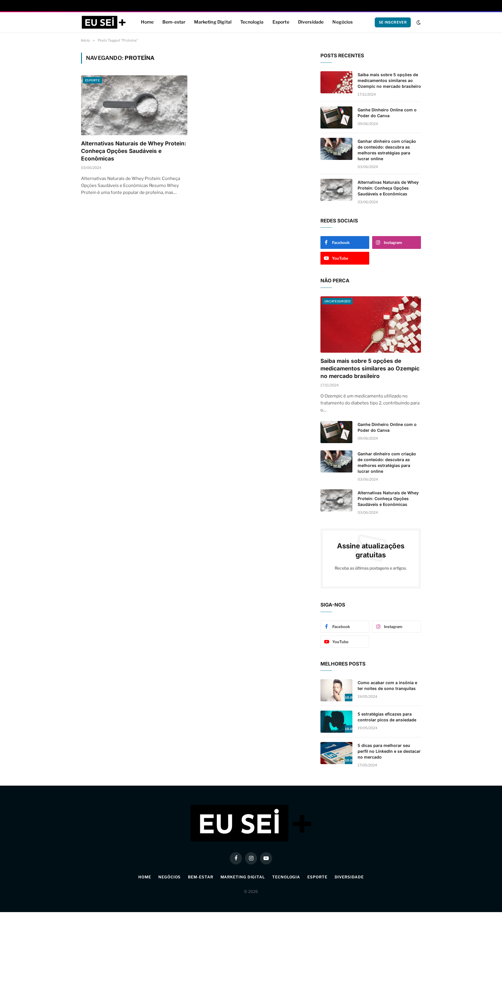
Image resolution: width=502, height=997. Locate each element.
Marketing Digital (213, 22)
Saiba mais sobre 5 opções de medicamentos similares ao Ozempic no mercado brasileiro (389, 80)
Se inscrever (393, 22)
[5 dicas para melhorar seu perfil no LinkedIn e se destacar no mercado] (336, 753)
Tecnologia (252, 22)
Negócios (342, 22)
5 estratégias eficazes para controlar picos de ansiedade (387, 716)
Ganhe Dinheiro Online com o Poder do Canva (387, 112)
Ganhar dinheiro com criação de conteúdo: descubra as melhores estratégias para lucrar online (387, 150)
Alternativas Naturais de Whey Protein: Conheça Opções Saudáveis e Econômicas (133, 151)
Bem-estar (173, 22)
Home (147, 22)
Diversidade (311, 22)
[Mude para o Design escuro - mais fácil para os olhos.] (418, 22)
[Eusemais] (103, 22)
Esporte (280, 22)
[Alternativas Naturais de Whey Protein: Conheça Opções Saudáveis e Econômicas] (134, 105)
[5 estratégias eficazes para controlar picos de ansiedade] (336, 722)
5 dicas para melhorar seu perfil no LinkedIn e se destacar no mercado (389, 751)
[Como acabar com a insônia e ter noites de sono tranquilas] (336, 690)
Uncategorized (337, 301)
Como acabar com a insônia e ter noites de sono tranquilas (387, 685)
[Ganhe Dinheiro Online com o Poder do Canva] (336, 117)
